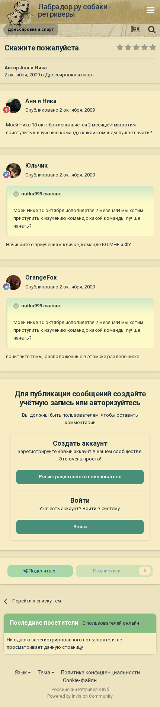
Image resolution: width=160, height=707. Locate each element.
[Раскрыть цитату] (16, 194)
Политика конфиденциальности (100, 672)
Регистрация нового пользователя (80, 476)
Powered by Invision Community (80, 696)
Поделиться (42, 571)
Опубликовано (60, 110)
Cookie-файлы (80, 680)
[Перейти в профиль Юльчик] (13, 170)
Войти (80, 526)
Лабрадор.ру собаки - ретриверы (74, 10)
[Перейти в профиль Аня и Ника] (13, 105)
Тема (44, 672)
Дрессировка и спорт (70, 74)
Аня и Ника (33, 67)
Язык (21, 672)
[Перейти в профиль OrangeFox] (13, 282)
